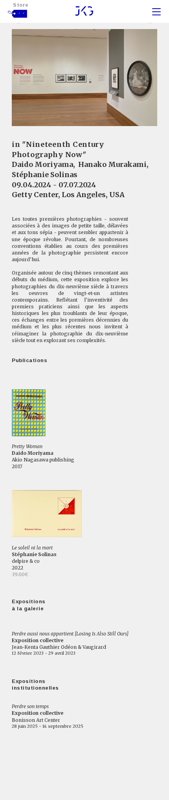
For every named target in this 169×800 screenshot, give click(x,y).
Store (21, 5)
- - (21, 13)
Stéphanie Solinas (44, 174)
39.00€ (20, 574)
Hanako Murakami (112, 164)
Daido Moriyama (42, 164)
